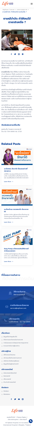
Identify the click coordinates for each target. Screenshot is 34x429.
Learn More (7, 182)
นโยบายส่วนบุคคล (13, 420)
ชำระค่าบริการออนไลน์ (9, 382)
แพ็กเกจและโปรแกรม (9, 355)
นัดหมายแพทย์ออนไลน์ (10, 373)
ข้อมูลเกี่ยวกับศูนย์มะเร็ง (10, 337)
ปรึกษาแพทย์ (7, 379)
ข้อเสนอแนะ (6, 394)
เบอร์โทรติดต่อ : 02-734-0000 (19, 322)
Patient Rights (21, 417)
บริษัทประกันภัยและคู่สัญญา (11, 361)
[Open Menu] (32, 4)
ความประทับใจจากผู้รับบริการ (11, 346)
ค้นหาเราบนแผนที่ (19, 295)
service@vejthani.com (18, 308)
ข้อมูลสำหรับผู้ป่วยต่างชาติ (10, 364)
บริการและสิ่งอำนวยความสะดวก (12, 358)
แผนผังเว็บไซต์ (11, 417)
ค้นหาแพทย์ (6, 376)
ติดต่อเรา (6, 391)
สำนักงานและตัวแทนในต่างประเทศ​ (13, 340)
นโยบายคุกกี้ (23, 420)
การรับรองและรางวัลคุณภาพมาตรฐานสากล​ (15, 343)
